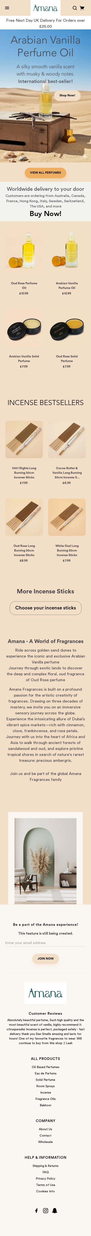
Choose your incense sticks (45, 607)
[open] (7, 8)
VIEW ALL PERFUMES (45, 172)
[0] (82, 8)
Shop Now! (67, 95)
